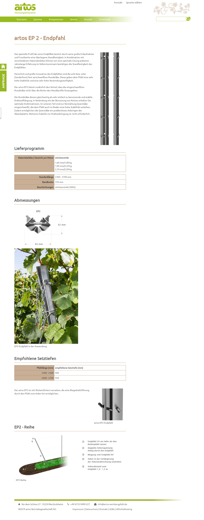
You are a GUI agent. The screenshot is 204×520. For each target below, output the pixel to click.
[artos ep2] (46, 246)
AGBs (112, 509)
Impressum (78, 509)
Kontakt (118, 2)
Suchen (188, 19)
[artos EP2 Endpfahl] (110, 419)
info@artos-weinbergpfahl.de (112, 504)
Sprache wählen (134, 2)
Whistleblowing (124, 509)
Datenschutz (91, 509)
